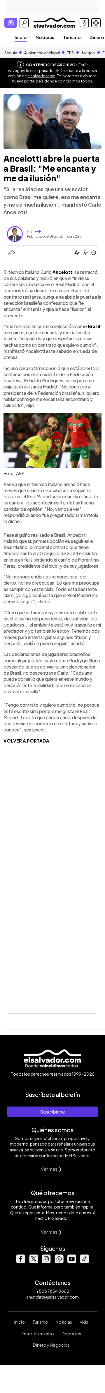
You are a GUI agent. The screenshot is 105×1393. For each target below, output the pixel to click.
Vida (84, 1322)
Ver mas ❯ (51, 1169)
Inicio (21, 37)
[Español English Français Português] (96, 22)
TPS (70, 52)
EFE (37, 231)
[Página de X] (33, 1261)
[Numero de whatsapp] (59, 1261)
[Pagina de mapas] (84, 22)
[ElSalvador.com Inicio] (54, 22)
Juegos (88, 52)
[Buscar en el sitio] (24, 22)
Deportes (71, 1333)
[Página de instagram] (46, 1261)
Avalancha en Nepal (42, 52)
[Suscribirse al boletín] (10, 23)
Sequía (10, 52)
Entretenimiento (38, 1333)
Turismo (72, 37)
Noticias (45, 37)
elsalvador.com (41, 75)
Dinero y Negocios (51, 1345)
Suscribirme (52, 1112)
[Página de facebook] (20, 1261)
